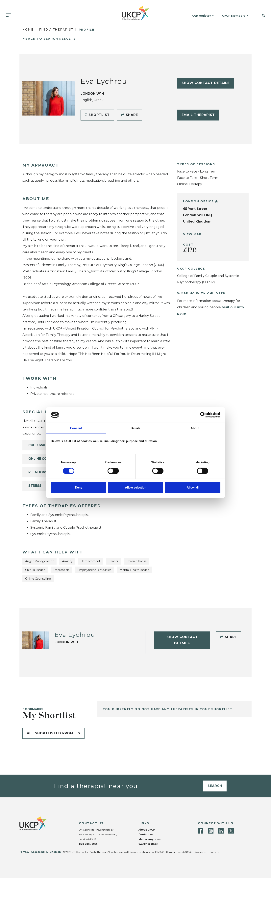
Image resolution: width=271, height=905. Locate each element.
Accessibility (39, 851)
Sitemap (55, 851)
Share (131, 115)
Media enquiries (149, 839)
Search (215, 786)
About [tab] (195, 428)
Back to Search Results (50, 38)
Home (28, 29)
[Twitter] (231, 830)
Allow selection (135, 487)
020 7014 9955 (88, 843)
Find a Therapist (56, 29)
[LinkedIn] (221, 830)
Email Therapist (198, 115)
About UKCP (146, 829)
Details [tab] (135, 428)
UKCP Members (233, 15)
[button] (261, 16)
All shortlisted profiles (53, 733)
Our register (201, 15)
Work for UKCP (148, 843)
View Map (192, 234)
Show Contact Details (206, 83)
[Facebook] (200, 830)
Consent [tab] (76, 428)
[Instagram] (211, 830)
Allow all (193, 487)
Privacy (24, 851)
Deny (78, 487)
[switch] (113, 471)
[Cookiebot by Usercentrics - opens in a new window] (203, 415)
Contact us (145, 834)
